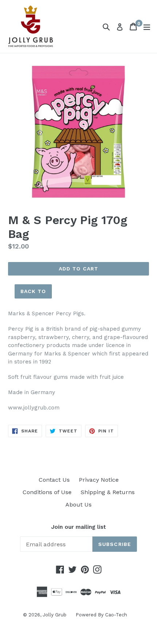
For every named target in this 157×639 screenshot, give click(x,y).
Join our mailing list (78, 527)
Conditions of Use (47, 492)
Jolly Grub (54, 614)
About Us (78, 504)
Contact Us (54, 479)
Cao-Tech (116, 614)
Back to (33, 291)
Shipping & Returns (108, 492)
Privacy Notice (99, 479)
